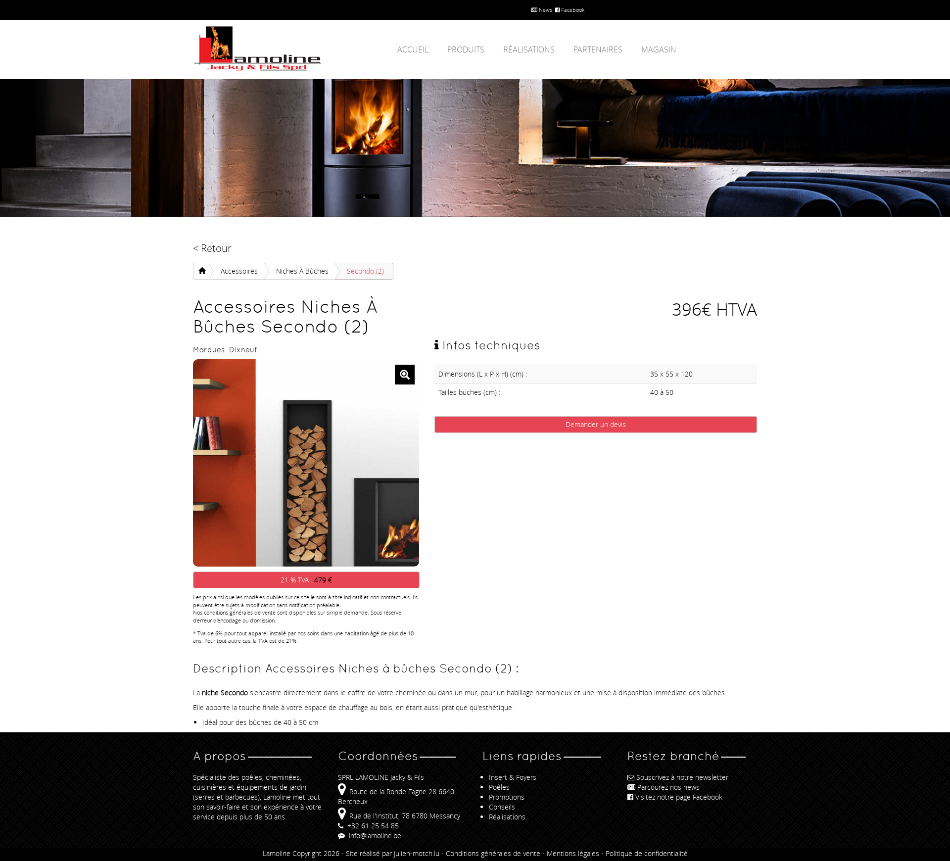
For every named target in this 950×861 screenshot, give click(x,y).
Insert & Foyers (512, 777)
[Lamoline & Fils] (282, 48)
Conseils (502, 807)
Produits (465, 49)
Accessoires (239, 271)
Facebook (572, 9)
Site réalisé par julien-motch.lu (392, 853)
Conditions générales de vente (493, 853)
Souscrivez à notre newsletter (682, 777)
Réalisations (529, 49)
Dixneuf (243, 349)
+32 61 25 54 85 (372, 825)
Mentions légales (573, 853)
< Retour (212, 248)
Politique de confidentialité (647, 853)
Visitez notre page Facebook (678, 797)
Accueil (412, 49)
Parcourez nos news (668, 787)
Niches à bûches (302, 271)
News (544, 9)
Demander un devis (596, 424)
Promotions (506, 797)
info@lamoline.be (374, 835)
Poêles (499, 787)
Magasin (658, 49)
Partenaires (597, 49)
